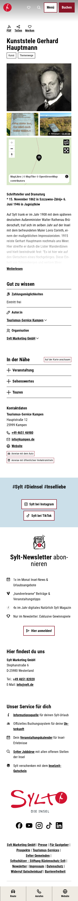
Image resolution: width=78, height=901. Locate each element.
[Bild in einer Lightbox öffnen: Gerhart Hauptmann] (39, 87)
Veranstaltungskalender (36, 738)
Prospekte (23, 850)
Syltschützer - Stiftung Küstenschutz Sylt (38, 861)
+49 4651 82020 (24, 679)
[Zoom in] (12, 143)
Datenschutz (55, 866)
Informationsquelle (26, 715)
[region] (39, 161)
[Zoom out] (12, 149)
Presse (42, 845)
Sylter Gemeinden (38, 856)
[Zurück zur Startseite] (7, 7)
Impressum (36, 866)
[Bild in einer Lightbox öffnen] (39, 801)
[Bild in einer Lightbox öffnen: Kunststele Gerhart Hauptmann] (22, 124)
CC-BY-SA (66, 134)
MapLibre (15, 176)
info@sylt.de (25, 685)
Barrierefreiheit (55, 871)
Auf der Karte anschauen (57, 359)
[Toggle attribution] (66, 176)
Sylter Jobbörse (24, 752)
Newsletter (19, 866)
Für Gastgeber (59, 845)
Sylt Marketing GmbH (21, 845)
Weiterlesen (15, 269)
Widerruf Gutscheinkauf (26, 871)
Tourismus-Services (46, 850)
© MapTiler (29, 176)
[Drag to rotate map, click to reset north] (12, 155)
